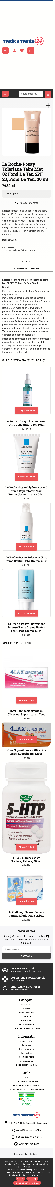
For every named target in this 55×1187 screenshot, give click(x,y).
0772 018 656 (36, 1137)
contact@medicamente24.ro (28, 1130)
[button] (48, 105)
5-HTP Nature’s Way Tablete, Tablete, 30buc (26, 859)
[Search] (48, 94)
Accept (20, 1179)
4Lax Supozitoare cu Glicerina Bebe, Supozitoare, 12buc (26, 751)
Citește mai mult (26, 410)
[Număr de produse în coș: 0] (30, 50)
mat (18, 250)
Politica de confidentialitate (27, 1183)
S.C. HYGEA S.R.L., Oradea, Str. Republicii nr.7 (29, 1123)
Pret (22, 250)
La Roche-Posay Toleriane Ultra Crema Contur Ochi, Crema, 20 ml (26, 559)
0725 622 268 (22, 1137)
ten (26, 250)
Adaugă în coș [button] (26, 547)
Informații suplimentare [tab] (26, 268)
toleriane (31, 250)
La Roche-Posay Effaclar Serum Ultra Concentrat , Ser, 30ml (26, 422)
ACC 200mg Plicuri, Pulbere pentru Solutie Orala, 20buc (26, 913)
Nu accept (32, 1179)
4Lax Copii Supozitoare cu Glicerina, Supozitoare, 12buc (26, 712)
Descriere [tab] (26, 262)
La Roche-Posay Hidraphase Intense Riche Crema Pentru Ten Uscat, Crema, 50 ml (26, 627)
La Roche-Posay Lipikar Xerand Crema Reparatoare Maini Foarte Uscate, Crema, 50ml (26, 491)
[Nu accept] (49, 1172)
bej (10, 250)
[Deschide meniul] (5, 50)
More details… (9, 240)
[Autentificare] (14, 50)
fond (14, 250)
